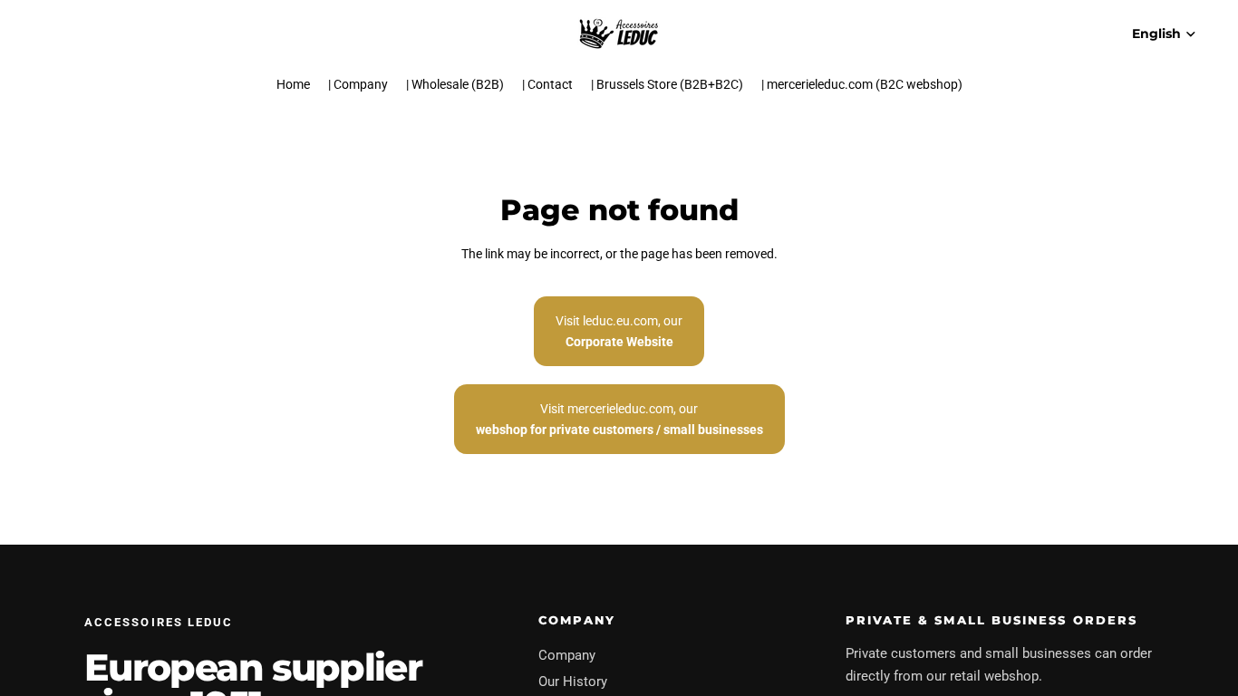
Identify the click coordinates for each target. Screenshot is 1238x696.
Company (566, 655)
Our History (572, 681)
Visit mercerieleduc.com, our (619, 418)
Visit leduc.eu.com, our (619, 331)
